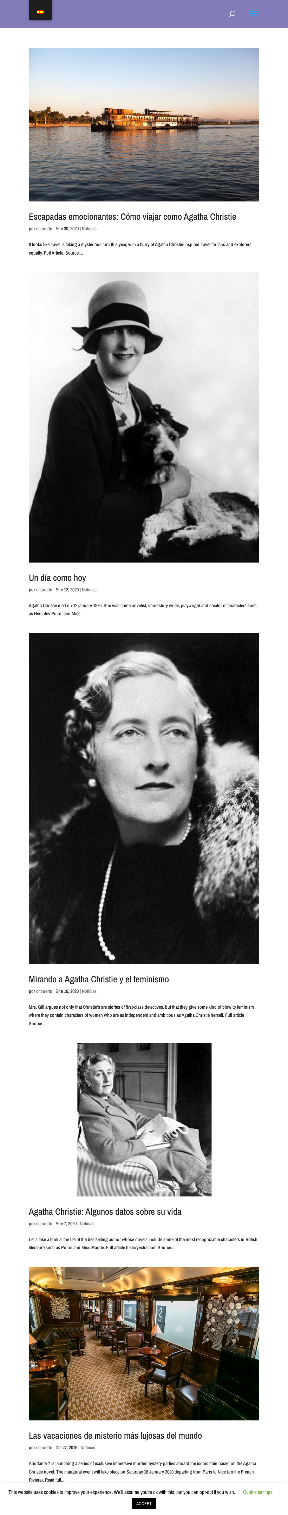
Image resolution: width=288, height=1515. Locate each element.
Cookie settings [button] (258, 1492)
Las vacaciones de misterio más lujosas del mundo (115, 1435)
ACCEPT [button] (144, 1504)
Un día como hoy (57, 577)
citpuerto (44, 228)
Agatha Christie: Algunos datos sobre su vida (105, 1211)
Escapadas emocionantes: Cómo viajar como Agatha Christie (132, 216)
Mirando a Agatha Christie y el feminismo (99, 979)
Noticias (89, 228)
